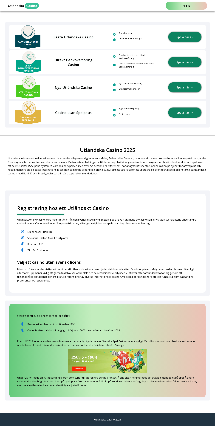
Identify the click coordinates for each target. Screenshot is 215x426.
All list (186, 5)
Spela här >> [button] (184, 37)
